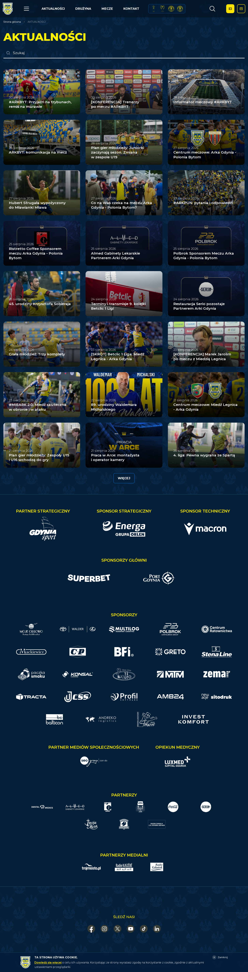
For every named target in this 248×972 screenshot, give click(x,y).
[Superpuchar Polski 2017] (171, 9)
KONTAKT (131, 9)
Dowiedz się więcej (48, 962)
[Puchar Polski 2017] (162, 9)
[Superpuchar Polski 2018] (180, 9)
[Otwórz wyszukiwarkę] (212, 9)
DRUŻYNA (83, 9)
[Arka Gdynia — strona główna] (8, 9)
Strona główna (12, 21)
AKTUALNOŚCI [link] (37, 21)
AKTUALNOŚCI (53, 9)
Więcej (124, 478)
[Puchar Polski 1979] (154, 9)
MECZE (107, 9)
